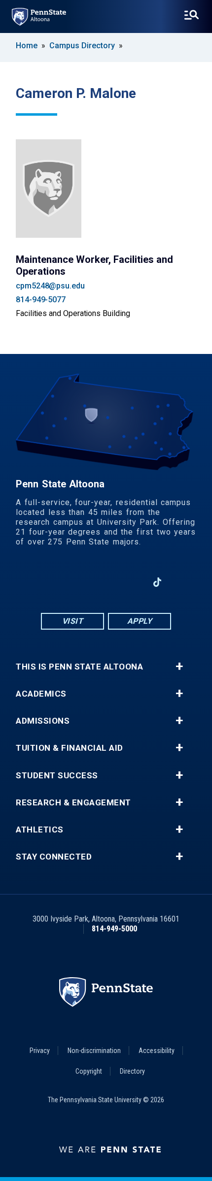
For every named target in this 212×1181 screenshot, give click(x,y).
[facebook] (55, 582)
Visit (72, 621)
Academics (41, 694)
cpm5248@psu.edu (50, 285)
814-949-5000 (114, 928)
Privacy (40, 1050)
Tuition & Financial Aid (69, 748)
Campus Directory (82, 45)
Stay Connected (54, 857)
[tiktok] (157, 582)
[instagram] (80, 582)
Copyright (88, 1071)
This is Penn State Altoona (79, 666)
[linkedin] (132, 582)
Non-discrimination (94, 1050)
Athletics (40, 829)
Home (26, 45)
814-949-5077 (41, 299)
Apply (139, 621)
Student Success (57, 775)
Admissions (43, 721)
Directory (132, 1071)
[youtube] (106, 582)
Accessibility (157, 1050)
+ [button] (179, 666)
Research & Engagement (73, 802)
